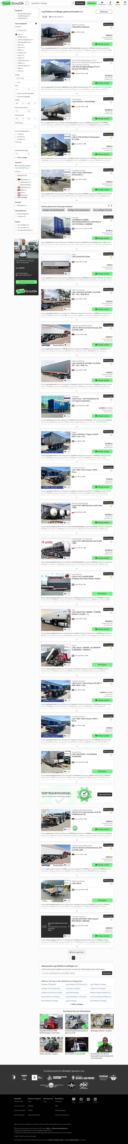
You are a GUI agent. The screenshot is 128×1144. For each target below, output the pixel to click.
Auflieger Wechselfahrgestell (53, 210)
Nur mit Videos (23, 227)
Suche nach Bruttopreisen (25, 93)
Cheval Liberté (23, 60)
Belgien (23, 190)
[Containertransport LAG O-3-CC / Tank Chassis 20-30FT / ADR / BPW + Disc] (55, 691)
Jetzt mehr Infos (105, 794)
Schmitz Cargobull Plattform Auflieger (103, 997)
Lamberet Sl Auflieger (98, 988)
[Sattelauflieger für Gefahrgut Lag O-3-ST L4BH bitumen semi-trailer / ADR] (55, 549)
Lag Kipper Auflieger (73, 988)
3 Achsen (21, 139)
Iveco (21, 55)
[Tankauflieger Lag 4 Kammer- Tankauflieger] (55, 109)
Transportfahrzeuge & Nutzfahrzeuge (24, 15)
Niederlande (25, 187)
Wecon (21, 71)
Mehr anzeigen (77, 1004)
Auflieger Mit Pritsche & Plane (51, 992)
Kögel (21, 58)
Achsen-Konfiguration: (22, 131)
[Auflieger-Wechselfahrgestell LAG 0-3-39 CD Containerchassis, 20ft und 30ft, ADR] (55, 336)
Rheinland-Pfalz (25, 185)
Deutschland (22, 168)
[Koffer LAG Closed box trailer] (55, 264)
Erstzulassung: (19, 115)
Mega (20, 68)
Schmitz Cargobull (25, 40)
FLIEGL (21, 63)
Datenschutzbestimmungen (56, 1140)
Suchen (81, 3)
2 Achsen (21, 137)
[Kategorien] (27, 3)
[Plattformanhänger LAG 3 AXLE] (55, 891)
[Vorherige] (43, 35)
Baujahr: (17, 100)
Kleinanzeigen (23, 214)
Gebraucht (21, 205)
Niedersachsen (25, 182)
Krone (21, 47)
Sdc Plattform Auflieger (98, 1001)
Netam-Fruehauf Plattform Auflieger (102, 992)
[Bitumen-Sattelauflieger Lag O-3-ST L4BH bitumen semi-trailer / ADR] (55, 513)
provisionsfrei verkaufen (26, 282)
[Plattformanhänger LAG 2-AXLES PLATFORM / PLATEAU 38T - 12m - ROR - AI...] (55, 371)
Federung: (18, 142)
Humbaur (22, 53)
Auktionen (22, 216)
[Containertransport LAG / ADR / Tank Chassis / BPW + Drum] (55, 478)
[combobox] (26, 175)
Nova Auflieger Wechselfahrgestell (106, 210)
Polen (22, 192)
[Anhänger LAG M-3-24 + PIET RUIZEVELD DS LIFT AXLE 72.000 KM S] (55, 407)
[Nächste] (69, 35)
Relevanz (104, 12)
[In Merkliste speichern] (111, 27)
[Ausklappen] (76, 54)
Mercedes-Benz (24, 42)
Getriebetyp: (19, 123)
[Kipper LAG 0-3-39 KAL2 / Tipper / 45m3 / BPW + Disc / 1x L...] (55, 442)
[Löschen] (73, 3)
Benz (21, 45)
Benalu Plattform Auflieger (50, 997)
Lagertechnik (22, 18)
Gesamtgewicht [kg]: (21, 150)
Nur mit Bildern (23, 225)
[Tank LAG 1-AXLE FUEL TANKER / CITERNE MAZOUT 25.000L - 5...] (55, 620)
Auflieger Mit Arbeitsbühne (50, 988)
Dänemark (24, 195)
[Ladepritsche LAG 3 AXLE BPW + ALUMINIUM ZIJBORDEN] (55, 762)
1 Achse (20, 134)
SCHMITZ (22, 37)
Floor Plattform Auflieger (49, 1001)
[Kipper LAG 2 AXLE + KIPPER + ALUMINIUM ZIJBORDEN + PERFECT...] (55, 655)
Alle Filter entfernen (57, 17)
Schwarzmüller (24, 66)
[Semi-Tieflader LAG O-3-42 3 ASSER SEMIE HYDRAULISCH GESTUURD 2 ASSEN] (55, 584)
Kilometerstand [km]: (21, 107)
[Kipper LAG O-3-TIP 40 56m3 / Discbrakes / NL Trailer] (55, 145)
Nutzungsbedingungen (72, 1140)
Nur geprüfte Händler (25, 230)
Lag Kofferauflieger (72, 992)
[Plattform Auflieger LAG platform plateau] (55, 35)
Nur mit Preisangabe (23, 96)
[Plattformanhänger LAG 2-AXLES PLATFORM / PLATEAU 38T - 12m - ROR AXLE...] (55, 300)
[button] (125, 3)
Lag (20, 34)
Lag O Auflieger (71, 1001)
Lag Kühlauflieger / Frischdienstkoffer (79, 997)
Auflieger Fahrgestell (48, 984)
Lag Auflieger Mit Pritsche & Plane (77, 984)
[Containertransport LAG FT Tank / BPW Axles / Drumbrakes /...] (55, 180)
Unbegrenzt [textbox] (22, 175)
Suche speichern (77, 952)
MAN (21, 50)
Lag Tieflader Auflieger (98, 984)
